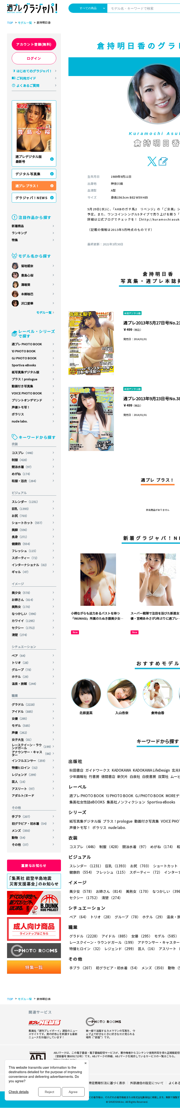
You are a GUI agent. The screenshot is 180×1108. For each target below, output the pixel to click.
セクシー (24, 627)
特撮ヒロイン (25, 767)
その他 (21, 844)
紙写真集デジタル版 (25, 372)
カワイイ (24, 620)
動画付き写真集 (22, 386)
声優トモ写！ (21, 407)
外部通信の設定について (147, 1082)
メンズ (22, 830)
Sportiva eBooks (24, 365)
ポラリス (18, 414)
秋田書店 (76, 770)
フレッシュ (25, 551)
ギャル (21, 572)
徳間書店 (108, 776)
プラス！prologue (24, 379)
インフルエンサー (29, 760)
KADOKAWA (121, 770)
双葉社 (163, 776)
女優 (20, 718)
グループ (22, 669)
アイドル (23, 711)
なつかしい (25, 613)
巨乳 (21, 508)
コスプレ (23, 452)
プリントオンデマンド (27, 400)
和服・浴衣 (25, 481)
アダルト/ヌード (23, 795)
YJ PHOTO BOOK (23, 351)
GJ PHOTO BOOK (24, 358)
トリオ (21, 662)
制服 (20, 460)
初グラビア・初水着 (30, 823)
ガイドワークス (97, 770)
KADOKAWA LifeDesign (151, 770)
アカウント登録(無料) (34, 44)
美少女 (22, 592)
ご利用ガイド (26, 78)
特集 (15, 240)
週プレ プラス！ (27, 185)
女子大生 (22, 739)
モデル (22, 725)
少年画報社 (78, 776)
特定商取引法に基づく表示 (107, 1082)
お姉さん (23, 599)
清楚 (20, 634)
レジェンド (25, 774)
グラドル (24, 704)
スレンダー (26, 501)
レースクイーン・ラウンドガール (32, 746)
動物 (19, 837)
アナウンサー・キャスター (32, 753)
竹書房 (94, 776)
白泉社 (135, 776)
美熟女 (22, 606)
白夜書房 (149, 776)
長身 (20, 536)
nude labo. (19, 421)
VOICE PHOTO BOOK (27, 393)
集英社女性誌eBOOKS (87, 801)
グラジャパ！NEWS (31, 197)
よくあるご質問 (27, 85)
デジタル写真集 (28, 173)
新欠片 (122, 776)
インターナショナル (30, 565)
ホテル (21, 676)
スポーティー (25, 558)
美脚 (20, 529)
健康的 (22, 543)
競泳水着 (22, 467)
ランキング (19, 233)
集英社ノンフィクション (126, 801)
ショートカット (28, 522)
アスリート (24, 788)
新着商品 (18, 226)
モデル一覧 (25, 22)
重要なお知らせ (34, 865)
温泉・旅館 (25, 683)
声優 (20, 732)
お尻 (20, 515)
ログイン (34, 58)
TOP (10, 22)
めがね (22, 474)
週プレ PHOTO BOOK (27, 344)
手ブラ (22, 816)
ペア (19, 655)
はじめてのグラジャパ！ (34, 71)
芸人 (19, 781)
